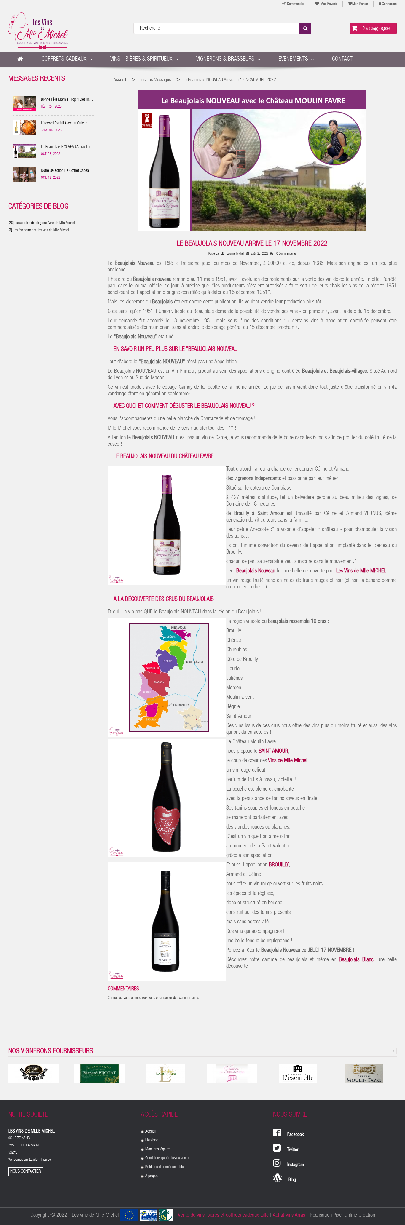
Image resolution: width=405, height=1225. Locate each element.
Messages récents (36, 79)
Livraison (151, 1140)
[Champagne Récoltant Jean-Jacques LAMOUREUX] (166, 1073)
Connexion (389, 4)
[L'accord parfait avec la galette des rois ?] (24, 127)
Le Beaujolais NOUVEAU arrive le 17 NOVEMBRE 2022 (65, 148)
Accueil (150, 1132)
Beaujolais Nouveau (255, 571)
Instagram (295, 1165)
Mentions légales (157, 1149)
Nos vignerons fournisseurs (50, 1051)
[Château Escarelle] (298, 1073)
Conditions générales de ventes (167, 1158)
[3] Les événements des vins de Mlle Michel (38, 230)
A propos (151, 1176)
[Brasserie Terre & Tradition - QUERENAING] (33, 1073)
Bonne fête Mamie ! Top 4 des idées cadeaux (67, 100)
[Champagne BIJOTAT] (99, 1073)
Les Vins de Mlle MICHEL (361, 571)
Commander (295, 4)
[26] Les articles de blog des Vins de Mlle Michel (41, 223)
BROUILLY (279, 865)
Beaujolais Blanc (356, 960)
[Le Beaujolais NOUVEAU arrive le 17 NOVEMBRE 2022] (24, 151)
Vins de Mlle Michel (287, 761)
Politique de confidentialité (164, 1167)
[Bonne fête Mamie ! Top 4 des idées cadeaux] (24, 103)
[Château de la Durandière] (232, 1073)
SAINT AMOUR (273, 751)
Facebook (295, 1135)
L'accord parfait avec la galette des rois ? (67, 124)
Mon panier (360, 4)
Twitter (292, 1150)
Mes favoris (328, 4)
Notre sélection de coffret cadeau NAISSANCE (66, 172)
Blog (292, 1180)
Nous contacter (25, 1171)
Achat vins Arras (289, 1215)
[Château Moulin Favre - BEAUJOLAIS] (364, 1073)
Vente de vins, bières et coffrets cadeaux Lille (223, 1215)
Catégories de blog (38, 207)
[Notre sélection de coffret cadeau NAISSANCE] (24, 174)
